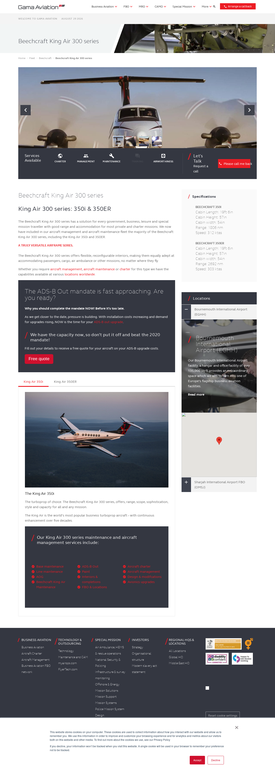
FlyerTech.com (67, 669)
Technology (66, 651)
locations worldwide (80, 274)
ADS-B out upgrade (108, 322)
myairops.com (67, 663)
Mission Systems (106, 703)
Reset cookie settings (222, 715)
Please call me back (234, 163)
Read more (196, 394)
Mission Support (105, 697)
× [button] (236, 726)
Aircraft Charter (31, 653)
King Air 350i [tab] (33, 382)
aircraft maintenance (99, 269)
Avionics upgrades (141, 582)
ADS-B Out (90, 566)
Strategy (137, 647)
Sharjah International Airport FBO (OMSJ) (219, 484)
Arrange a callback (238, 6)
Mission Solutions (106, 691)
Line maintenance (49, 572)
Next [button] (249, 110)
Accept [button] (197, 760)
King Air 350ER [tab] (65, 382)
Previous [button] (25, 110)
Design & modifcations (145, 577)
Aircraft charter (139, 566)
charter (125, 269)
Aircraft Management (35, 660)
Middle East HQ (179, 663)
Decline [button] (215, 760)
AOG (39, 577)
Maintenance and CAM (73, 657)
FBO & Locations (94, 587)
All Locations (177, 651)
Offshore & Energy (107, 684)
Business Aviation (32, 647)
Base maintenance (50, 566)
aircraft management (66, 269)
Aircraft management (144, 572)
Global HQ (176, 657)
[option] (137, 110)
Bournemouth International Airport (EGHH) (220, 312)
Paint (86, 572)
